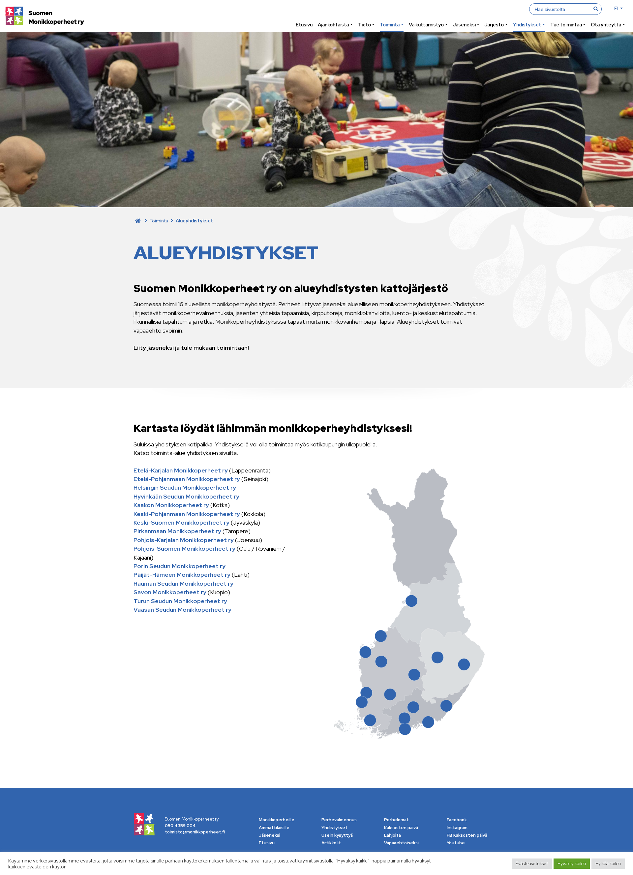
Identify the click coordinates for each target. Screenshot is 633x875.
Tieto (364, 24)
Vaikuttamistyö (426, 24)
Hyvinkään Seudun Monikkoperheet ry (186, 496)
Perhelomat (396, 820)
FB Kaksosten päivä (467, 835)
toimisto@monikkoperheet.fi (195, 832)
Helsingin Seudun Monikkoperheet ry (185, 487)
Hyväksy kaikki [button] (572, 863)
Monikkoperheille (276, 820)
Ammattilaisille (274, 827)
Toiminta (390, 24)
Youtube (456, 843)
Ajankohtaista (333, 24)
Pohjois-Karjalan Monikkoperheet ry (184, 540)
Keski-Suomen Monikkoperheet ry (181, 522)
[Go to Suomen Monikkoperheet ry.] (138, 220)
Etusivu (304, 24)
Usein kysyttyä (337, 835)
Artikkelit (331, 843)
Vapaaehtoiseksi (401, 843)
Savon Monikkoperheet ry (170, 592)
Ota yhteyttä (606, 24)
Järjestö (494, 24)
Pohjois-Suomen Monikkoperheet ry (184, 548)
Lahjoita (392, 835)
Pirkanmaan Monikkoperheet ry (177, 531)
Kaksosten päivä (401, 827)
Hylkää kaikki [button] (608, 863)
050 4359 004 (180, 825)
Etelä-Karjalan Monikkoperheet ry (181, 470)
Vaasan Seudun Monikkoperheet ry (182, 609)
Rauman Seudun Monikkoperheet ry (183, 583)
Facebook (457, 820)
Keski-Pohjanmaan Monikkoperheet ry (187, 514)
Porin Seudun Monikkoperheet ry (180, 566)
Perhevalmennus (339, 820)
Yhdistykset (527, 24)
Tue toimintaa (566, 24)
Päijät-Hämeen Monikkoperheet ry (182, 574)
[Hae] (596, 9)
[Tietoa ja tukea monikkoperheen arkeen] (44, 16)
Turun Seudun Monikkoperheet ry (180, 601)
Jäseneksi (464, 24)
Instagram (457, 827)
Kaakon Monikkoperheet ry (171, 505)
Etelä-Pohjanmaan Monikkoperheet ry (187, 479)
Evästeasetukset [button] (532, 863)
